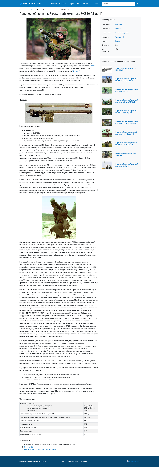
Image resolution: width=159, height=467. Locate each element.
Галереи (71, 4)
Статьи (78, 4)
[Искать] (137, 4)
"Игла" (93, 66)
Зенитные (118, 29)
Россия (117, 41)
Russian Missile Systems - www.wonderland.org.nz (41, 449)
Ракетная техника (32, 3)
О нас (62, 461)
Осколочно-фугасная (122, 33)
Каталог (54, 4)
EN (96, 4)
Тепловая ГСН (119, 37)
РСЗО (85, 4)
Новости (62, 4)
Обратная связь (73, 461)
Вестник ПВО (28, 447)
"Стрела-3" (76, 71)
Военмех (84, 461)
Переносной (119, 25)
